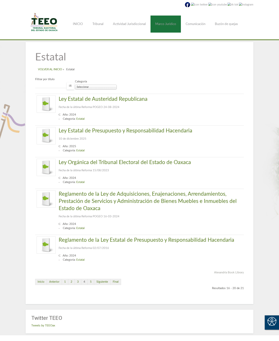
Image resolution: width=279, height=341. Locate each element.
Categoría (81, 81)
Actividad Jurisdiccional (129, 24)
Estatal (80, 118)
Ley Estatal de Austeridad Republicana (103, 102)
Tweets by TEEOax (43, 325)
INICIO (78, 24)
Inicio (41, 281)
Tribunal (97, 24)
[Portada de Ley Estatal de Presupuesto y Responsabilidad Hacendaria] (46, 135)
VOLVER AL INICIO (50, 69)
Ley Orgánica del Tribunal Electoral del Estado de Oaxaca (125, 166)
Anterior (54, 281)
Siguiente (102, 281)
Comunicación (195, 24)
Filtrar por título (45, 79)
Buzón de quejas (226, 24)
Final (116, 281)
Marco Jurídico (165, 24)
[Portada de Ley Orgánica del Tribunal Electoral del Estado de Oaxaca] (46, 167)
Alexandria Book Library (229, 272)
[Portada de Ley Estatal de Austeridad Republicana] (46, 104)
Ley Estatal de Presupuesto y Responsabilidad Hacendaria (125, 134)
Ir (70, 85)
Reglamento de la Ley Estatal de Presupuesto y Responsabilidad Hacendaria (146, 243)
